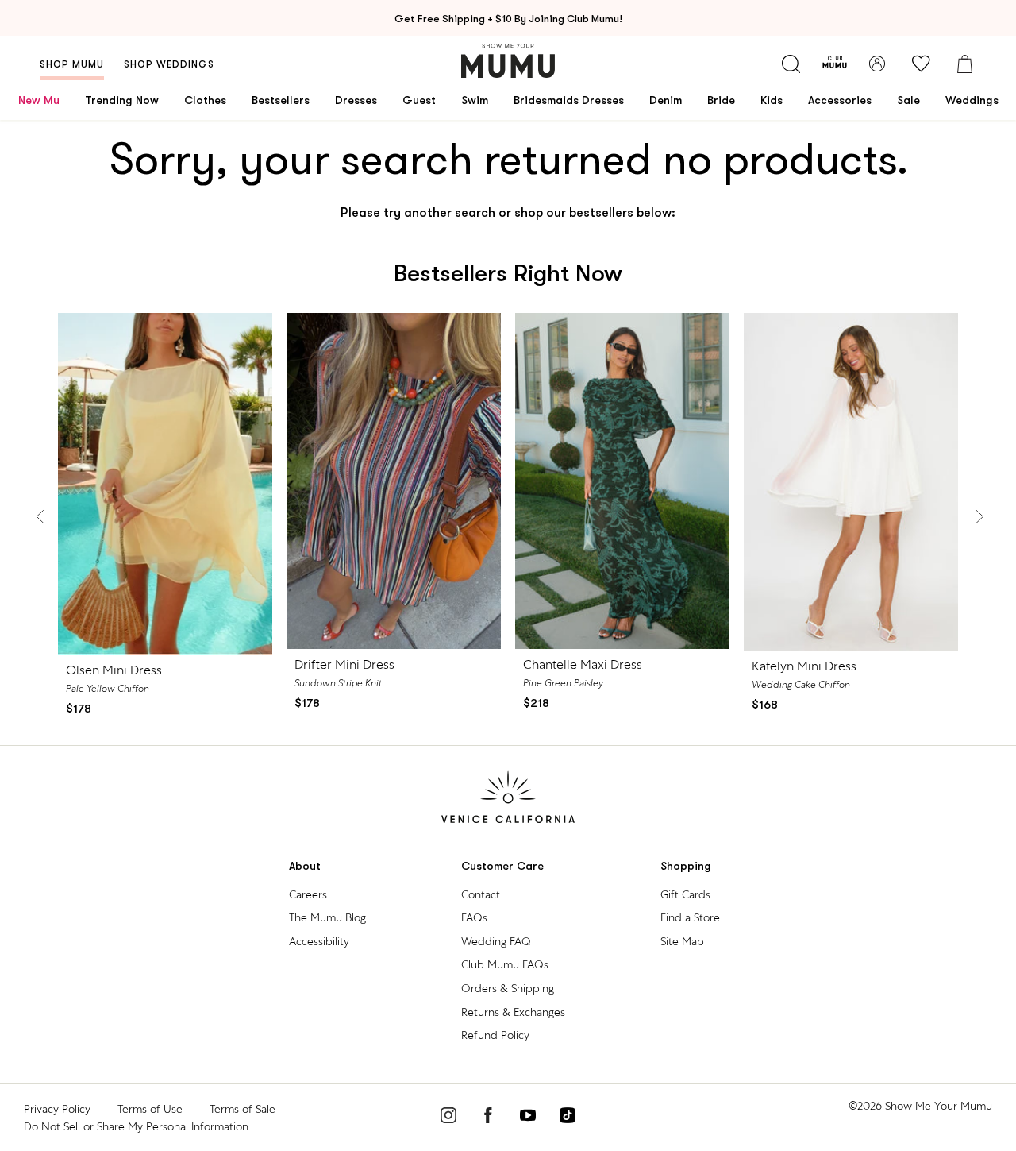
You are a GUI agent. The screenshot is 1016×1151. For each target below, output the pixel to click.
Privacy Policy (57, 1109)
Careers (308, 894)
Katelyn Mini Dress (804, 666)
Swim (474, 100)
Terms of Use (150, 1109)
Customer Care (502, 866)
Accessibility (319, 941)
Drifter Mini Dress (344, 664)
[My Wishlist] (921, 63)
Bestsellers (281, 100)
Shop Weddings (169, 64)
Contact (480, 894)
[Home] (508, 61)
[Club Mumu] (834, 63)
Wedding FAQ (496, 941)
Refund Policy (495, 1035)
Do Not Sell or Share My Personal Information (136, 1126)
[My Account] (877, 63)
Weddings (972, 100)
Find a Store (690, 917)
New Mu (39, 100)
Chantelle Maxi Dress (582, 664)
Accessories (840, 100)
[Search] (790, 63)
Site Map (682, 941)
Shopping (685, 866)
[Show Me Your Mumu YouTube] (528, 1117)
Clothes (205, 100)
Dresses (356, 100)
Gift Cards (685, 894)
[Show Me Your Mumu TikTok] (567, 1117)
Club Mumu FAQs (504, 964)
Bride (721, 100)
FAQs (474, 917)
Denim (665, 100)
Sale (908, 100)
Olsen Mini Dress (114, 670)
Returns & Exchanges (513, 1012)
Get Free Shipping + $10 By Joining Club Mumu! (508, 19)
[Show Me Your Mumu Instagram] (448, 1117)
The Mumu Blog (327, 917)
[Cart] (964, 63)
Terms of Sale (242, 1109)
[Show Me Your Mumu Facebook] (488, 1117)
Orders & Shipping (507, 988)
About (305, 866)
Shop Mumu (72, 64)
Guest (419, 100)
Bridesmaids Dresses (569, 100)
